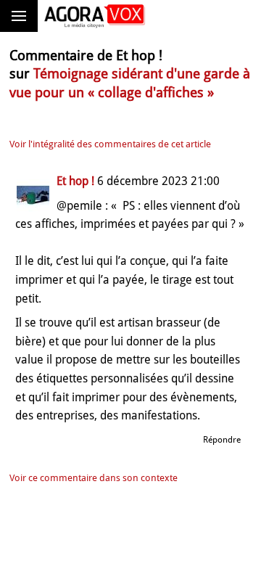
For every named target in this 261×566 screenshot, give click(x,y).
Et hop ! (75, 181)
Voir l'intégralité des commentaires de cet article (110, 144)
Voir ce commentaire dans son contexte (93, 477)
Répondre (222, 440)
